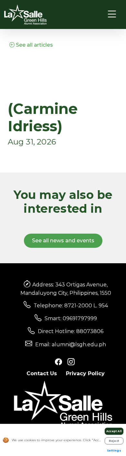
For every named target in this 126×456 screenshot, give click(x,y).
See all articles (34, 45)
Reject (114, 440)
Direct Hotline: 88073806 (70, 331)
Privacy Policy (85, 373)
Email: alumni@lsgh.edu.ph (70, 344)
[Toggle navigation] (112, 14)
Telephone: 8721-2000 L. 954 (71, 305)
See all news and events (63, 240)
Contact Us (41, 373)
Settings (114, 450)
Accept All (114, 431)
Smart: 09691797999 (71, 318)
